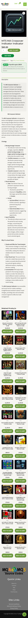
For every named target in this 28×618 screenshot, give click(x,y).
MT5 (8, 60)
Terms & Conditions (14, 604)
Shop (14, 589)
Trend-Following (20, 60)
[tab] (14, 79)
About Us (14, 583)
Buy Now (8, 56)
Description (5, 79)
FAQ (14, 587)
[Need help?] (24, 614)
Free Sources (14, 592)
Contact (14, 585)
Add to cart (13, 50)
